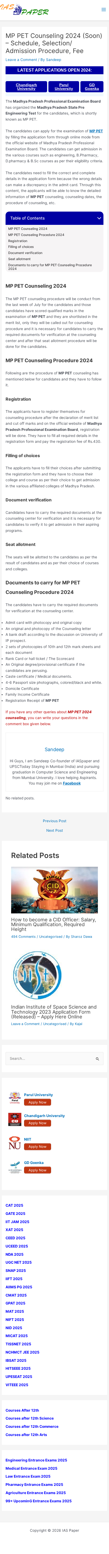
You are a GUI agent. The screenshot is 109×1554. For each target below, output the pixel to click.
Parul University (64, 87)
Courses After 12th (22, 1410)
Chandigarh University (26, 87)
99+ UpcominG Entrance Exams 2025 (39, 1501)
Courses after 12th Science (30, 1418)
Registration (17, 241)
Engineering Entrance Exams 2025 (36, 1460)
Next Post (54, 831)
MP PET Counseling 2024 (27, 229)
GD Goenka (92, 87)
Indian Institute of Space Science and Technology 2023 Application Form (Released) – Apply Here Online (54, 1011)
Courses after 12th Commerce (32, 1426)
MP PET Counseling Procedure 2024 (36, 235)
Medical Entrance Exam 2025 (31, 1468)
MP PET (96, 131)
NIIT (27, 1139)
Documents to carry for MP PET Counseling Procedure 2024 (50, 267)
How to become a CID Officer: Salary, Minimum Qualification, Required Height (53, 924)
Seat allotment (19, 259)
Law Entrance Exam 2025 (28, 1476)
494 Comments (23, 937)
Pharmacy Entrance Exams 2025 (34, 1484)
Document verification (25, 253)
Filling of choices (21, 247)
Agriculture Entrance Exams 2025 (36, 1493)
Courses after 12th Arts (26, 1435)
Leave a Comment (21, 60)
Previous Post (54, 821)
